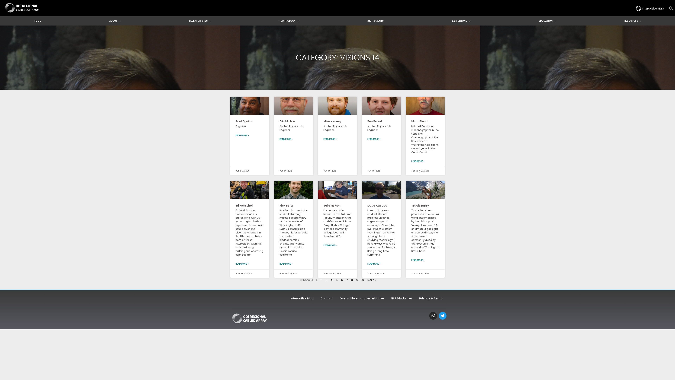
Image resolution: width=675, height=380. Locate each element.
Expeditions (459, 21)
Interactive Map (302, 298)
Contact (326, 298)
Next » (371, 280)
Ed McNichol (244, 206)
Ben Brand (374, 121)
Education (546, 21)
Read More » (242, 135)
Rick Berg (286, 206)
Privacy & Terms (431, 298)
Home (37, 21)
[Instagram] (433, 316)
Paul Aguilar (244, 121)
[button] (671, 8)
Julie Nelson (331, 206)
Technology (287, 21)
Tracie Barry (420, 206)
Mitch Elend (419, 121)
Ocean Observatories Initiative (362, 298)
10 (362, 280)
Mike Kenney (332, 121)
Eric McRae (287, 121)
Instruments (375, 21)
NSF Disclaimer (401, 298)
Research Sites (198, 21)
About (113, 21)
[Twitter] (442, 316)
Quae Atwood (377, 206)
